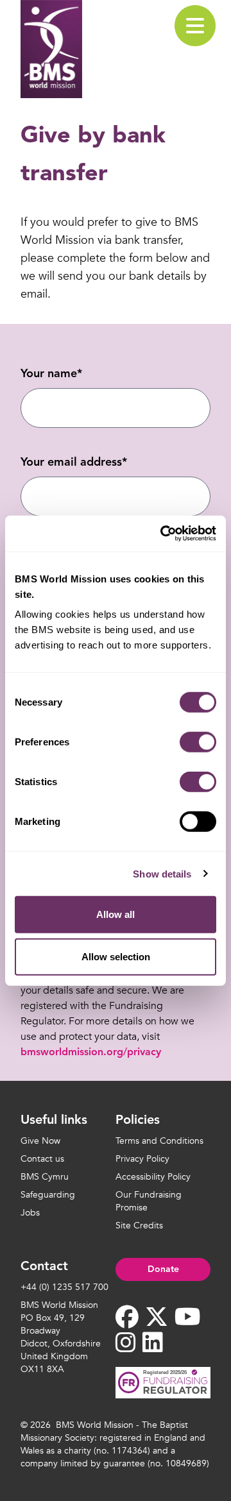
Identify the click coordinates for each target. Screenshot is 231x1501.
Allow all (115, 914)
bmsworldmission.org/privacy (91, 1052)
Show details (162, 873)
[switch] (198, 742)
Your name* (51, 374)
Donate (163, 1269)
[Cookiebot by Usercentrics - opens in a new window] (163, 533)
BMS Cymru (45, 1177)
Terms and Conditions (159, 1141)
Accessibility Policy (153, 1177)
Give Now (40, 1141)
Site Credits (139, 1225)
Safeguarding (48, 1195)
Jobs (30, 1213)
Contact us (42, 1159)
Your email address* (74, 462)
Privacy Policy (142, 1159)
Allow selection (115, 956)
